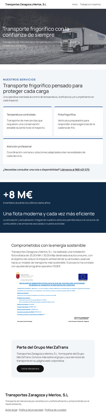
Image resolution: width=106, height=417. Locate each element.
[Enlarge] (91, 274)
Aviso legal (11, 410)
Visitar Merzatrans (30, 368)
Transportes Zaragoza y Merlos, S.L (25, 4)
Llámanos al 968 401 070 (74, 169)
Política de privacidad (31, 410)
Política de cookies (55, 410)
